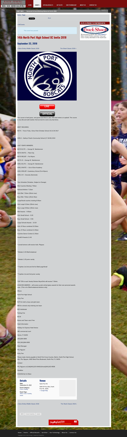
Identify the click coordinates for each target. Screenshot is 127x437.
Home (30, 5)
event (21, 395)
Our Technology (71, 5)
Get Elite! (60, 5)
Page (23, 15)
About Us (83, 5)
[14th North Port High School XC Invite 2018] (47, 100)
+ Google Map (44, 390)
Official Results (48, 5)
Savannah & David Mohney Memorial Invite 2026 (41, 11)
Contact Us (93, 5)
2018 (21, 393)
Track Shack (101, 34)
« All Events (21, 24)
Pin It (49, 18)
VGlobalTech (41, 435)
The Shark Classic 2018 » (68, 48)
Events (37, 5)
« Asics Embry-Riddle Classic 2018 (28, 48)
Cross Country (24, 389)
